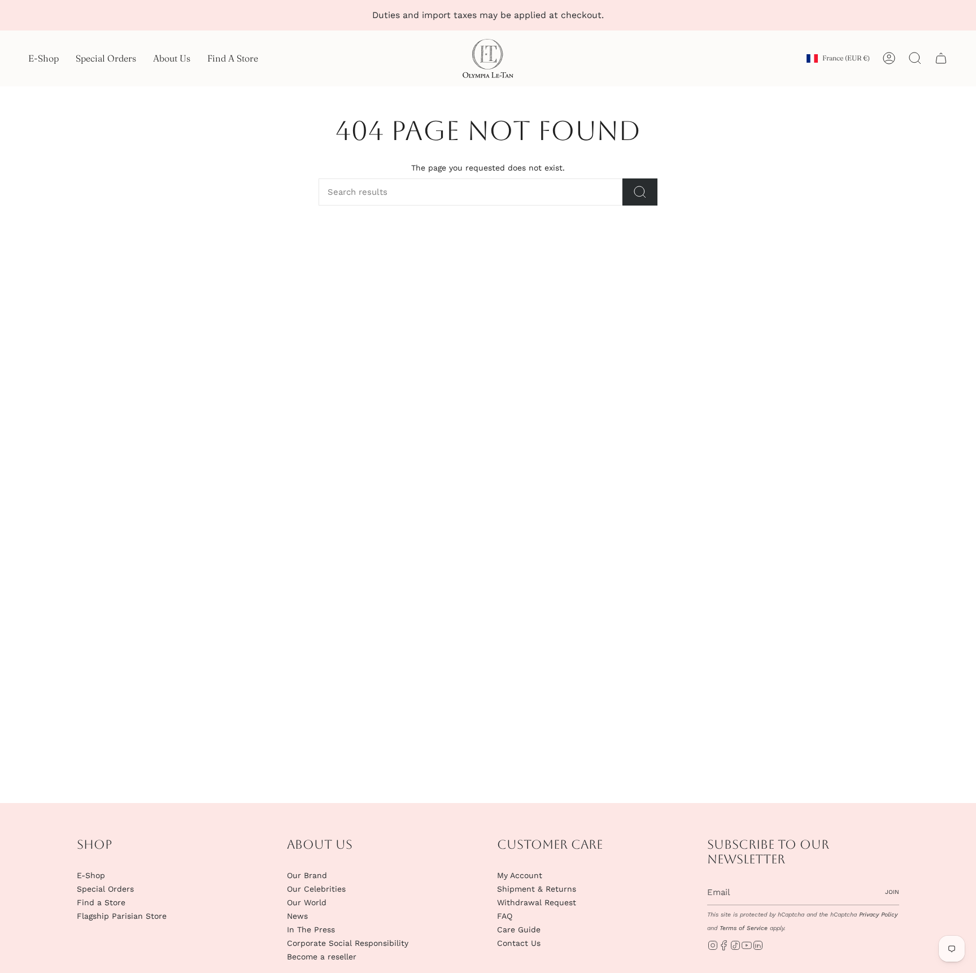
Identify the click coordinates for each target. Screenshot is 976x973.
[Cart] (941, 58)
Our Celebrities (316, 888)
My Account (519, 875)
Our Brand (307, 875)
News (297, 915)
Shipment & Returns (536, 888)
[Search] (639, 192)
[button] (43, 58)
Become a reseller (321, 956)
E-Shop (91, 875)
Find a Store (101, 902)
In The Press (311, 929)
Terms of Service (744, 928)
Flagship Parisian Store (122, 915)
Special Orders (105, 888)
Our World (306, 902)
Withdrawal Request (536, 902)
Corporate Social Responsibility (347, 943)
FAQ (504, 915)
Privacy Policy (878, 914)
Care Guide (519, 929)
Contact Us (519, 943)
